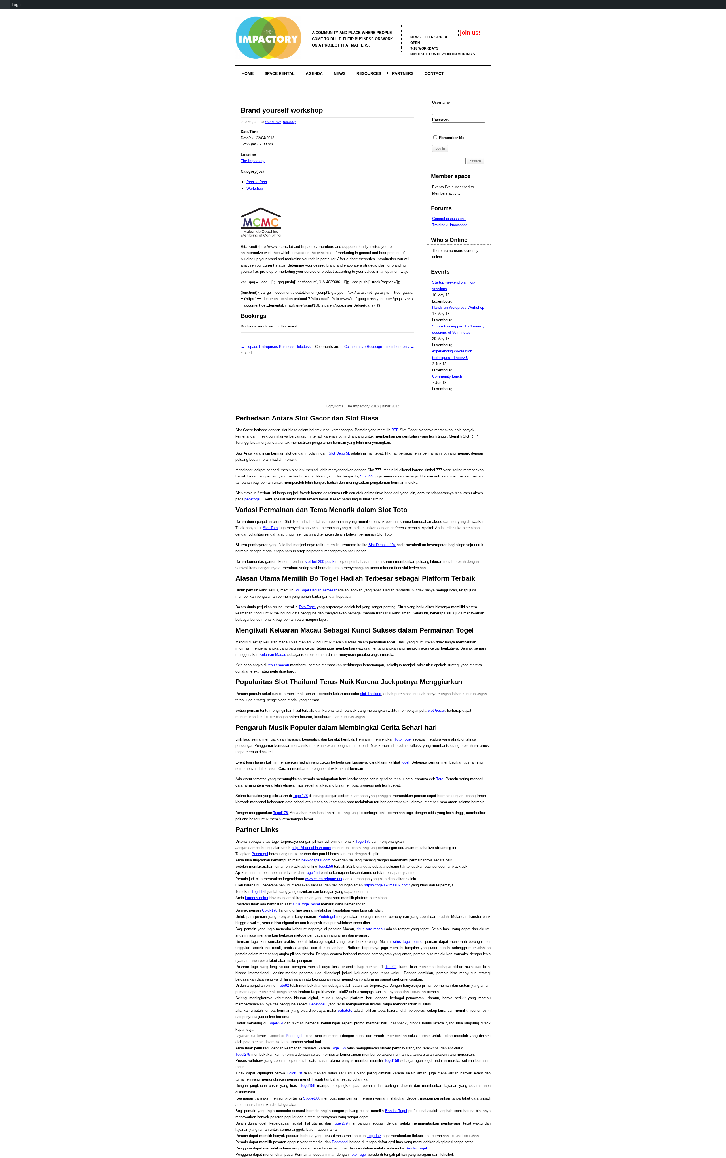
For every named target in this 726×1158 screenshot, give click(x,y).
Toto (439, 779)
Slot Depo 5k (339, 453)
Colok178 (269, 910)
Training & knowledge (449, 225)
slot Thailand (370, 694)
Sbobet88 (311, 1098)
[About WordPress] (5, 4)
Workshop (289, 121)
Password (440, 119)
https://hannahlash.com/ (311, 848)
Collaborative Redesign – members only (379, 347)
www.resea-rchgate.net (323, 879)
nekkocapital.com (315, 860)
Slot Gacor (436, 710)
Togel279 (275, 1023)
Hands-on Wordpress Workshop (458, 307)
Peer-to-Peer (273, 121)
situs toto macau (370, 929)
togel (405, 762)
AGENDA (314, 73)
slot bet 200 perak (319, 561)
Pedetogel (260, 854)
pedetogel (252, 499)
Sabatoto (344, 1010)
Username (441, 102)
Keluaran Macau (272, 654)
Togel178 (300, 796)
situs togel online (407, 941)
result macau (278, 665)
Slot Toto (270, 528)
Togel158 (325, 866)
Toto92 (390, 967)
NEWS (339, 73)
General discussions (449, 219)
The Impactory (253, 161)
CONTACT (434, 73)
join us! (470, 32)
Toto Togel (307, 607)
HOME (248, 73)
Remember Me (451, 138)
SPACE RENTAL (280, 73)
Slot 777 (367, 476)
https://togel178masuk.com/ (387, 885)
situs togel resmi (306, 904)
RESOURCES (368, 73)
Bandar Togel (396, 1111)
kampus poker (256, 898)
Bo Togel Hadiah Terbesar (315, 590)
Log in (17, 4)
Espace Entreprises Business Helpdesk (276, 347)
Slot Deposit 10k (382, 545)
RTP (395, 430)
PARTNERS (402, 73)
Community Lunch (447, 376)
